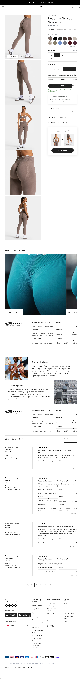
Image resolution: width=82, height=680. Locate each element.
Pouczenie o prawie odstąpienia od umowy (53, 610)
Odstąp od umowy (51, 625)
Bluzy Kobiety (35, 609)
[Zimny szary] (64, 43)
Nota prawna (50, 663)
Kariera (65, 607)
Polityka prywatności (16, 663)
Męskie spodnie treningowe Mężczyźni (36, 645)
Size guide (73, 50)
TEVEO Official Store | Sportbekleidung (21, 667)
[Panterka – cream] (49, 43)
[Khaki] (54, 43)
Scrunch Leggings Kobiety (36, 623)
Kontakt (65, 604)
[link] (77, 7)
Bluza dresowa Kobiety (35, 639)
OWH (6, 663)
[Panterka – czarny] (59, 39)
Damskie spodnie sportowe (36, 618)
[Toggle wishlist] (73, 87)
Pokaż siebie (61, 152)
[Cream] (73, 39)
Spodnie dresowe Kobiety (36, 613)
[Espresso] (64, 39)
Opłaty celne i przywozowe (50, 620)
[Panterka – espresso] (69, 39)
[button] (3, 7)
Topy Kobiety (35, 627)
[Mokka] (49, 39)
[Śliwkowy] (73, 43)
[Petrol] (54, 39)
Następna (51, 581)
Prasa (64, 621)
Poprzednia (29, 581)
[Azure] (59, 43)
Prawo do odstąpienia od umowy (34, 663)
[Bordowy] (69, 43)
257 (46, 581)
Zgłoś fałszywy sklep (67, 617)
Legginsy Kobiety (36, 605)
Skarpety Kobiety (36, 635)
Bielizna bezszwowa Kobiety (37, 631)
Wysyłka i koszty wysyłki (51, 615)
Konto (65, 610)
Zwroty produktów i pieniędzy (52, 605)
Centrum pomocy (68, 613)
